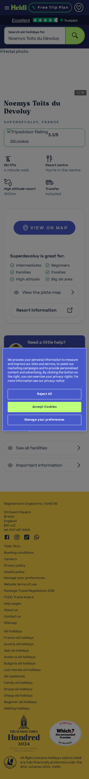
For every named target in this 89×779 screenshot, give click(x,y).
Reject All (44, 394)
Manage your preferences (44, 420)
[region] (44, 389)
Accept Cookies (44, 407)
